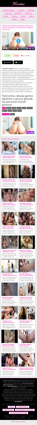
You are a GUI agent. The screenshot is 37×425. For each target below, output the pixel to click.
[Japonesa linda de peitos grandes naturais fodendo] (9, 289)
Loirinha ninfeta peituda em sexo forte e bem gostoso (9, 275)
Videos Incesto (8, 410)
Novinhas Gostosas (9, 10)
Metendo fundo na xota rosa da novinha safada (26, 275)
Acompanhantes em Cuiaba (24, 410)
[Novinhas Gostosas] (18, 3)
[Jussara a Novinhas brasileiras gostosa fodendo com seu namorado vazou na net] (9, 336)
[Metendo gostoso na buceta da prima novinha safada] (27, 312)
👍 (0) (7, 55)
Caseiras (5, 16)
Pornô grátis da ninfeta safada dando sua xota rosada (9, 369)
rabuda (14, 110)
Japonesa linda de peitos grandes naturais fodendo (8, 299)
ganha (13, 108)
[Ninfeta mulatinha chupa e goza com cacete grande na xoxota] (9, 218)
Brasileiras (18, 13)
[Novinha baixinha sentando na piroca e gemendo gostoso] (27, 218)
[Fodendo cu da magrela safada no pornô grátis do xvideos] (9, 312)
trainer (19, 110)
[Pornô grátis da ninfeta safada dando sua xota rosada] (9, 360)
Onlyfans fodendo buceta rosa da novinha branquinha (26, 346)
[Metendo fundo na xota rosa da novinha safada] (27, 265)
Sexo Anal (8, 13)
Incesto (23, 16)
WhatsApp (31, 10)
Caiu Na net (28, 13)
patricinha (29, 108)
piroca (9, 110)
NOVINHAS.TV (18, 401)
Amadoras (21, 10)
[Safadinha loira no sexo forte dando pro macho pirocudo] (27, 195)
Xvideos (11, 407)
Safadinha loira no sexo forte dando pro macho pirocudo (26, 205)
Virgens (22, 19)
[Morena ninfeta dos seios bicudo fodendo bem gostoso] (9, 171)
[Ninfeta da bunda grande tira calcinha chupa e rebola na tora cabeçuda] (9, 195)
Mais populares (21, 418)
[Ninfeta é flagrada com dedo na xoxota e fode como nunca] (27, 242)
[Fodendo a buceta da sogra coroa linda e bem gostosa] (27, 289)
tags (29, 418)
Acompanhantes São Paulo (18, 413)
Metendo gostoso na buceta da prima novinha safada (26, 322)
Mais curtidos (10, 418)
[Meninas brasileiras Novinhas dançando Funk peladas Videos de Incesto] (27, 171)
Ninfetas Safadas (12, 386)
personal (5, 110)
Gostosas (14, 16)
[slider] (9, 48)
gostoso (19, 108)
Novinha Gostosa (22, 407)
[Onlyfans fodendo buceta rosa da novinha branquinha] (27, 336)
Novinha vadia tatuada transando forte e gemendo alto (9, 252)
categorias (23, 416)
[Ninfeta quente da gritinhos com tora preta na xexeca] (27, 148)
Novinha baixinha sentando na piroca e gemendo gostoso (26, 228)
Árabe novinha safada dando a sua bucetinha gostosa (26, 369)
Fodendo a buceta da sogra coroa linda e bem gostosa (25, 299)
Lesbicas (31, 16)
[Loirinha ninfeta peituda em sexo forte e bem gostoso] (9, 265)
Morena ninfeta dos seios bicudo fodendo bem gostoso (9, 181)
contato (31, 416)
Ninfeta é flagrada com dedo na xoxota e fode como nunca (26, 252)
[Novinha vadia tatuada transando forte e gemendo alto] (9, 242)
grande (24, 108)
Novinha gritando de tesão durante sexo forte (8, 158)
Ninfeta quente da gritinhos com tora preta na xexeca (25, 158)
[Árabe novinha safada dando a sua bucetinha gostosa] (27, 360)
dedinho (9, 108)
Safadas (14, 19)
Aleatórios (6, 416)
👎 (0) (16, 55)
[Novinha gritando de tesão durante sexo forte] (9, 148)
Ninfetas (12, 114)
